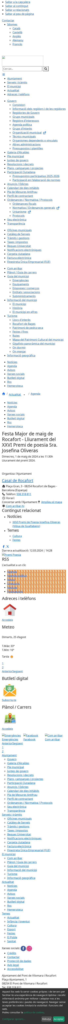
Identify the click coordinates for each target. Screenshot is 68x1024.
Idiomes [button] (12, 24)
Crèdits (11, 953)
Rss (9, 422)
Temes (6, 913)
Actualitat (15, 394)
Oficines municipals (19, 818)
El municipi (9, 854)
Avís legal (13, 965)
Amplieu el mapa (51, 502)
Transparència (16, 810)
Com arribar (14, 858)
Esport (11, 929)
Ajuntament (9, 755)
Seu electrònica (16, 807)
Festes (11, 933)
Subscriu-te (9, 700)
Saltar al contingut (16, 6)
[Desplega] (24, 395)
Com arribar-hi (15, 506)
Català (16, 28)
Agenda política (17, 575)
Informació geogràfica (21, 878)
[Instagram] (29, 948)
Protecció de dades (19, 961)
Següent (17, 671)
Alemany (18, 40)
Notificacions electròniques (24, 838)
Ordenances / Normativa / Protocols (29, 803)
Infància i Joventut (18, 921)
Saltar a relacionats (17, 10)
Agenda (35, 394)
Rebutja (46, 1019)
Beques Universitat (19, 834)
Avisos (11, 410)
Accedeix (7, 620)
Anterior (7, 671)
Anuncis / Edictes (17, 787)
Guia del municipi (18, 866)
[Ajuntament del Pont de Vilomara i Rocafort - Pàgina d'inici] (22, 60)
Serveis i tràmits (12, 814)
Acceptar (59, 1019)
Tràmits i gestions (18, 826)
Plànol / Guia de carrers (22, 862)
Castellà (17, 32)
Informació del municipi (22, 870)
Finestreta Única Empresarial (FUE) (28, 850)
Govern (12, 759)
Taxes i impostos (17, 830)
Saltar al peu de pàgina (19, 14)
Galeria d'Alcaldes (18, 763)
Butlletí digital (15, 418)
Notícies (12, 402)
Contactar (8, 20)
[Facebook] (24, 948)
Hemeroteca (15, 426)
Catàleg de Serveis (18, 822)
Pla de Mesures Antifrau (22, 795)
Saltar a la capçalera (17, 2)
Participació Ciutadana (21, 783)
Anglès (17, 36)
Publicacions (15, 591)
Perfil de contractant (20, 799)
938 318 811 (24, 494)
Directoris (13, 583)
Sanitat (11, 941)
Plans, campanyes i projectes (25, 779)
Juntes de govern (17, 771)
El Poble (12, 937)
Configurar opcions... (13, 1019)
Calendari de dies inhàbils (23, 791)
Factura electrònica (19, 846)
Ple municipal (15, 767)
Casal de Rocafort (17, 480)
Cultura (12, 925)
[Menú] (3, 74)
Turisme (12, 874)
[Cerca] (46, 68)
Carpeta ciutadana (18, 842)
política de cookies (34, 1012)
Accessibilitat (15, 969)
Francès (17, 44)
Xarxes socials (16, 414)
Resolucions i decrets (20, 775)
